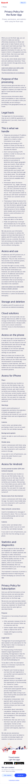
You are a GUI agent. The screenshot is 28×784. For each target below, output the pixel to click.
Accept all (20, 775)
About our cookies (10, 771)
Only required (7, 775)
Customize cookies (14, 780)
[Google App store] (19, 763)
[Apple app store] (8, 763)
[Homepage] (4, 3)
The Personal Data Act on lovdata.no (13, 73)
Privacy (5, 7)
